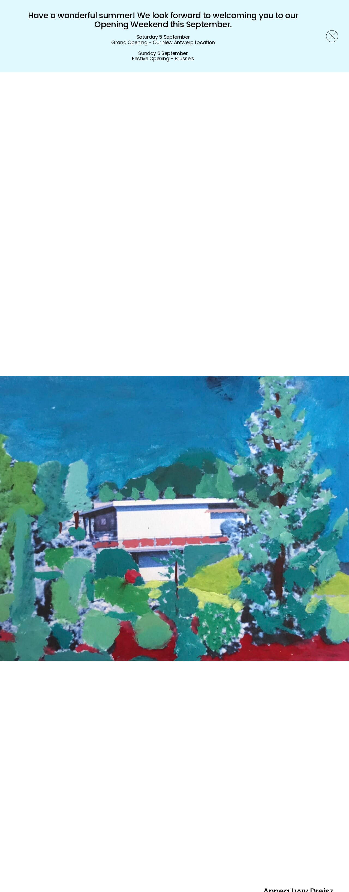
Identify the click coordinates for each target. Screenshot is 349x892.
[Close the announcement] (332, 36)
